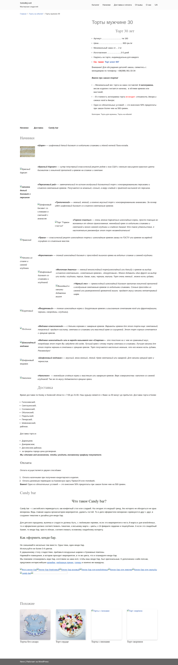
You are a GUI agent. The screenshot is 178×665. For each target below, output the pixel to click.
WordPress (43, 662)
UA (156, 5)
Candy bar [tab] (53, 128)
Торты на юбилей (36, 14)
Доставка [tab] (38, 128)
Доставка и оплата (123, 5)
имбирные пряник (64, 562)
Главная (23, 14)
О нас (148, 5)
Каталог (95, 5)
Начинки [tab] (24, 128)
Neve (22, 662)
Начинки (107, 5)
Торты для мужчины (109, 114)
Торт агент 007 (112, 62)
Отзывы (139, 5)
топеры (77, 562)
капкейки (51, 562)
